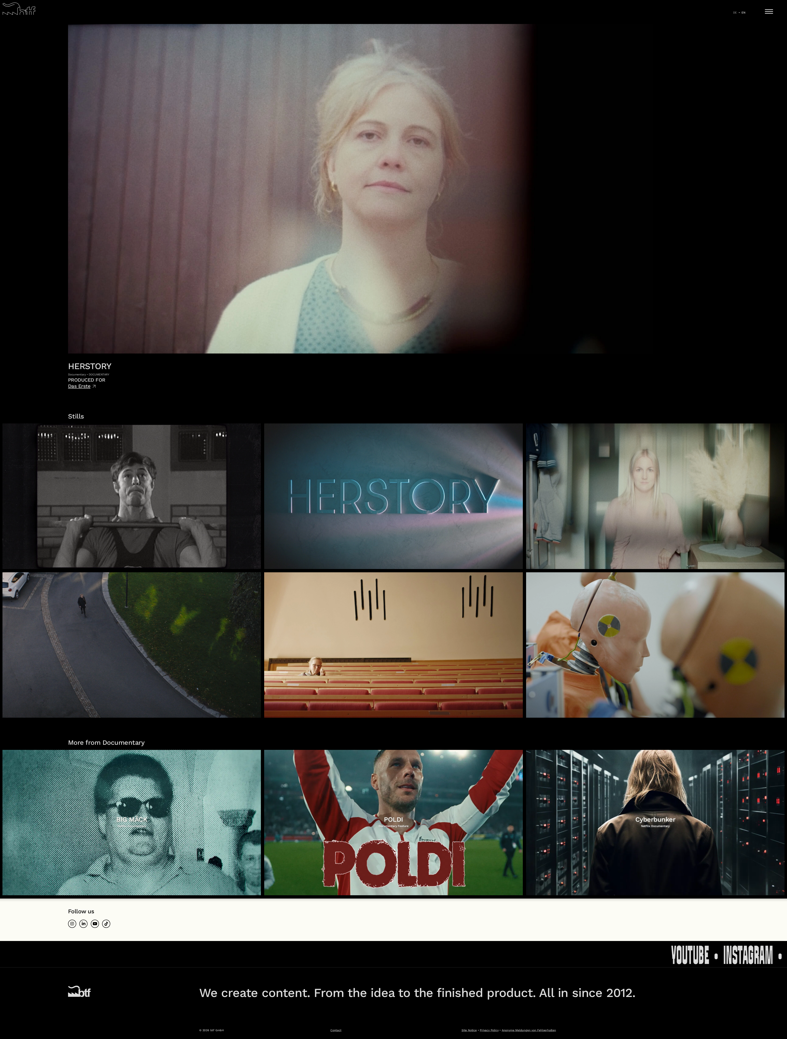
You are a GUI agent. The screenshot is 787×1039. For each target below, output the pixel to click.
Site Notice (469, 1030)
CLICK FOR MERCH (719, 954)
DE (735, 12)
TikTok (653, 954)
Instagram (599, 954)
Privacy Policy (489, 1030)
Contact (335, 1030)
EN (743, 12)
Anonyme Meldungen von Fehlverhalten (529, 1030)
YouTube (541, 954)
